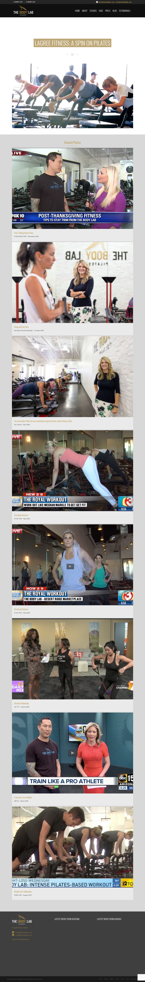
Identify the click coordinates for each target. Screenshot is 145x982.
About (106, 979)
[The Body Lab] (23, 10)
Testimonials (134, 979)
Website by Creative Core (35, 979)
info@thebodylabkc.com (124, 2)
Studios (112, 979)
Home (100, 979)
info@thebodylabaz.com (106, 2)
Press (122, 979)
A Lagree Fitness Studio (20, 928)
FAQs (117, 979)
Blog (127, 979)
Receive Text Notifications (20, 939)
